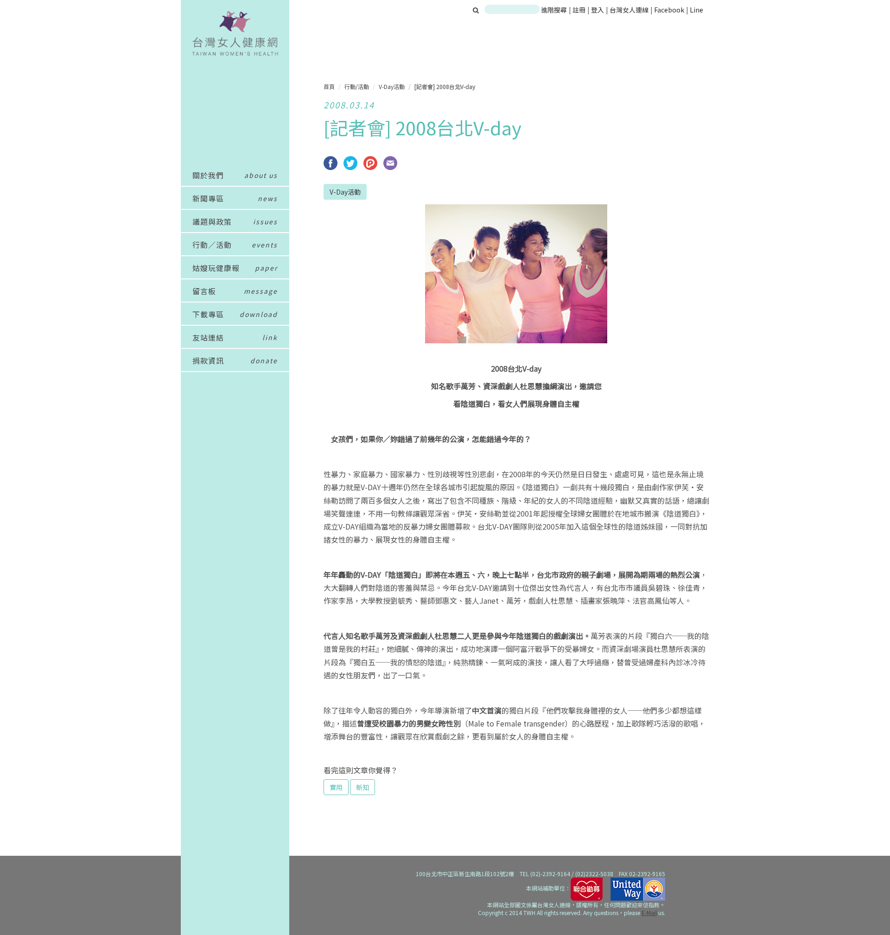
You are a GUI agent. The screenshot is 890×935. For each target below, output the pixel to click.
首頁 (329, 86)
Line (696, 9)
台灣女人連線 (629, 9)
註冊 (579, 9)
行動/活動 (356, 86)
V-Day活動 (392, 86)
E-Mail (649, 912)
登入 (598, 9)
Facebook (669, 9)
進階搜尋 (554, 9)
